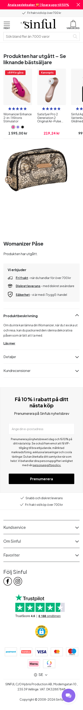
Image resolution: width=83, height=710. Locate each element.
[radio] (9, 108)
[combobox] (37, 36)
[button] (78, 4)
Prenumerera (41, 479)
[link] (13, 127)
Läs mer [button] (9, 343)
